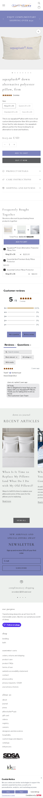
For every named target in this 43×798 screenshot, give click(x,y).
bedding (5, 639)
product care (7, 659)
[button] (21, 308)
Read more (6, 501)
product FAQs (7, 663)
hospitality (6, 735)
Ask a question (14, 334)
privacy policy (7, 679)
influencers (6, 747)
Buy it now (21, 160)
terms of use (7, 667)
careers (5, 727)
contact (5, 675)
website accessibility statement (15, 671)
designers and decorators (12, 731)
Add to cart (21, 153)
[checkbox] (10, 362)
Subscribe (21, 568)
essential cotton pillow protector (20, 270)
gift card (5, 715)
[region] (21, 586)
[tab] (24, 345)
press (4, 708)
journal (5, 704)
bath (4, 643)
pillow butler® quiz (9, 712)
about (4, 700)
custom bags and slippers (12, 739)
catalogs (5, 743)
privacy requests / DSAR (12, 683)
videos (5, 719)
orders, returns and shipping (13, 656)
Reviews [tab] (10, 344)
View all (21, 520)
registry (5, 723)
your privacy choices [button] (10, 687)
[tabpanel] (21, 374)
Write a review (29, 334)
